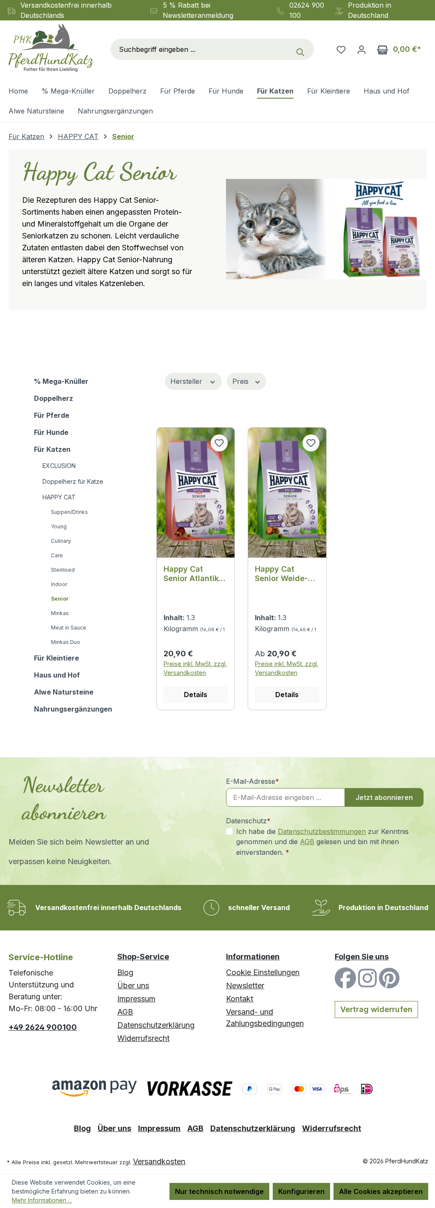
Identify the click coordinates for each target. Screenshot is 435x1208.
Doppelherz (53, 398)
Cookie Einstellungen (262, 972)
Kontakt (239, 998)
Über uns (133, 985)
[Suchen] (302, 49)
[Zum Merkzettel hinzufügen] (219, 442)
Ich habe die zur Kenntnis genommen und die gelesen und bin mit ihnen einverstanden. (322, 841)
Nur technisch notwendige (219, 1191)
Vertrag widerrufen (376, 1009)
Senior (60, 598)
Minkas (60, 613)
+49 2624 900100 (42, 1027)
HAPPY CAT (59, 497)
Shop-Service (143, 956)
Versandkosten (159, 1161)
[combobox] (200, 49)
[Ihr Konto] (361, 49)
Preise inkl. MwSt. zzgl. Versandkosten (195, 668)
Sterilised (63, 570)
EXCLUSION (59, 465)
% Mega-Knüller (61, 381)
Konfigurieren (301, 1191)
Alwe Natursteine (63, 692)
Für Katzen (52, 449)
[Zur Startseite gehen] (50, 48)
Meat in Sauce (68, 627)
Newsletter (245, 985)
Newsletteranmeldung (198, 15)
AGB (307, 841)
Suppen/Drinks (69, 512)
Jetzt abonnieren (384, 797)
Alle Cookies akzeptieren (381, 1191)
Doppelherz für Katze (72, 481)
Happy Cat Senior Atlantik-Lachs (193, 573)
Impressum (136, 998)
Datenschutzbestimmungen (322, 831)
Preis (241, 381)
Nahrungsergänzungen (73, 709)
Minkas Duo (65, 642)
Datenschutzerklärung (156, 1025)
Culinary (61, 541)
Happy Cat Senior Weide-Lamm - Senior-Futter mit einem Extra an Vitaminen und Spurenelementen (285, 573)
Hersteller (187, 381)
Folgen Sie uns (362, 956)
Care (57, 555)
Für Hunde (51, 432)
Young (59, 526)
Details (195, 694)
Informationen (253, 956)
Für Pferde (51, 415)
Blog (125, 972)
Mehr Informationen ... (42, 1200)
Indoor (59, 584)
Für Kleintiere (56, 658)
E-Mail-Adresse (252, 781)
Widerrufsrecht (143, 1038)
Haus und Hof (57, 675)
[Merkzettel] (341, 49)
